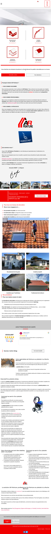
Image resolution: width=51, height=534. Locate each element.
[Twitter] (27, 532)
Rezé (13, 508)
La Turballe (33, 508)
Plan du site (47, 528)
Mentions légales (41, 528)
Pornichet (39, 508)
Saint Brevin (6, 510)
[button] (12, 43)
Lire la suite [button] (36, 343)
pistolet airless (16, 413)
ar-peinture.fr (19, 491)
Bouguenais (18, 508)
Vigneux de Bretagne (26, 508)
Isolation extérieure (12, 60)
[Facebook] (24, 532)
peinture (31, 92)
